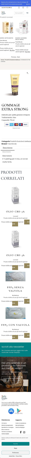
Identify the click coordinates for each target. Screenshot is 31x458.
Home (2, 60)
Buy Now (12, 50)
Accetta (15, 444)
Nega (15, 448)
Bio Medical (15, 295)
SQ (2, 7)
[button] (27, 73)
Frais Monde (3, 40)
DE (8, 7)
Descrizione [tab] (7, 148)
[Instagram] (24, 432)
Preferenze (15, 452)
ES (11, 7)
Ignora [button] (28, 4)
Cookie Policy (12, 456)
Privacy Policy (19, 456)
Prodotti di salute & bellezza (12, 60)
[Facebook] (21, 432)
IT (9, 7)
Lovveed (15, 216)
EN (4, 7)
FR (6, 7)
